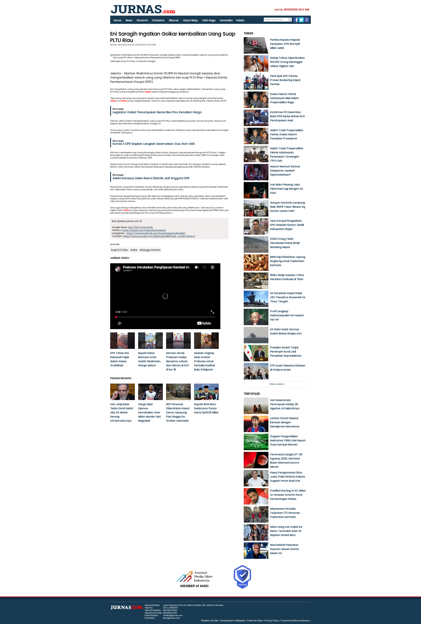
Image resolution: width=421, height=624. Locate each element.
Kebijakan (240, 620)
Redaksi (205, 620)
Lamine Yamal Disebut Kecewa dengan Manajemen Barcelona (284, 422)
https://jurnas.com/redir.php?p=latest (144, 230)
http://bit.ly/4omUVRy (140, 227)
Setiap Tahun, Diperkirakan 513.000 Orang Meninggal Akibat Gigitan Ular (287, 62)
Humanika (226, 20)
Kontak (214, 620)
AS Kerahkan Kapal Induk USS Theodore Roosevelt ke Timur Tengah (287, 297)
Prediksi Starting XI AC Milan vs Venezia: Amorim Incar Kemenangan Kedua (288, 495)
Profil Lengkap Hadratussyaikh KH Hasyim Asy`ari (287, 315)
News (128, 20)
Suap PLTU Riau (119, 250)
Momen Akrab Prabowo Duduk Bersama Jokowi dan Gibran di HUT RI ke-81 (177, 361)
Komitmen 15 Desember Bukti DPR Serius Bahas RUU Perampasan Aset (287, 116)
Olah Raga (208, 20)
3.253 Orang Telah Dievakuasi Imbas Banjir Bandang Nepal (285, 243)
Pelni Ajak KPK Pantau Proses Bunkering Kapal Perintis (285, 80)
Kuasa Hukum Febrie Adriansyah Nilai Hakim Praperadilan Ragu (284, 98)
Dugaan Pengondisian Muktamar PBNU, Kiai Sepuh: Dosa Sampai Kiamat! (288, 440)
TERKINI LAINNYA (276, 384)
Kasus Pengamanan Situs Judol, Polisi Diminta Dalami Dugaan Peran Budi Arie (287, 477)
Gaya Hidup (190, 20)
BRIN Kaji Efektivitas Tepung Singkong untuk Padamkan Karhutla (287, 261)
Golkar (148, 91)
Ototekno (158, 20)
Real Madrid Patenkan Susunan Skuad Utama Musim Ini (284, 549)
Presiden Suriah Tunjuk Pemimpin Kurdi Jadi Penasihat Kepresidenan (285, 352)
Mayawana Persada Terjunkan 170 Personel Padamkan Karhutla (285, 513)
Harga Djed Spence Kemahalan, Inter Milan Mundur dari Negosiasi (149, 412)
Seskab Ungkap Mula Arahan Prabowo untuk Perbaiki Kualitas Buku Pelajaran (204, 361)
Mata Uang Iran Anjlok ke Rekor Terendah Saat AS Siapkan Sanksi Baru (286, 531)
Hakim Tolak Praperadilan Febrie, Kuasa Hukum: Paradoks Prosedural (286, 134)
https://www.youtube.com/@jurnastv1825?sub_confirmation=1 (159, 236)
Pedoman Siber (255, 620)
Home (117, 20)
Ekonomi (142, 20)
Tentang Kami (227, 620)
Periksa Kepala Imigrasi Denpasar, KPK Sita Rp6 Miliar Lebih (285, 44)
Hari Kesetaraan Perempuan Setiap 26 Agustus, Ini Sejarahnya (284, 404)
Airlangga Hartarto (150, 250)
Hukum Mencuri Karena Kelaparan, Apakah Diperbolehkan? (285, 171)
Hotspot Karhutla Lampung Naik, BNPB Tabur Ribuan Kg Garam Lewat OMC (287, 207)
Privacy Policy (272, 620)
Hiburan (174, 20)
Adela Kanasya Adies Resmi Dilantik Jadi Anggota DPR (151, 178)
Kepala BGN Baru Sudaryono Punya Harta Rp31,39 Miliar (206, 408)
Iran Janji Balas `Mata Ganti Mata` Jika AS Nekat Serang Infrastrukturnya (122, 412)
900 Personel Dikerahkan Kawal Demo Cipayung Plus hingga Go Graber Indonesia (177, 412)
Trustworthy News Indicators (295, 620)
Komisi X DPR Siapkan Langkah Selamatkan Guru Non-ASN (154, 144)
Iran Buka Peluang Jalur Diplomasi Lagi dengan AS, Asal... (286, 189)
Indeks (240, 20)
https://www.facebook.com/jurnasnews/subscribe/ (156, 233)
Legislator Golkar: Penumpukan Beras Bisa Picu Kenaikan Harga (157, 112)
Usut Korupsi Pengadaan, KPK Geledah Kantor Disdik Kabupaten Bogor (287, 225)
